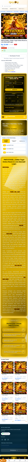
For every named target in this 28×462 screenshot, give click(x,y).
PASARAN (7, 81)
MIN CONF (7, 85)
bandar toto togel (15, 191)
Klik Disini (13, 71)
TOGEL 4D (22, 11)
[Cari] (2, 6)
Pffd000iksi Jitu (22, 141)
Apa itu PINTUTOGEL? (9, 330)
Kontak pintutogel (4, 447)
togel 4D (21, 225)
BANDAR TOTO (13, 8)
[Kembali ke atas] (25, 453)
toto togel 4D (18, 265)
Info (24, 117)
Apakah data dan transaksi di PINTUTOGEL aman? (10, 341)
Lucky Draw (6, 141)
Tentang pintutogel (5, 445)
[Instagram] (5, 440)
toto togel (17, 309)
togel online (9, 233)
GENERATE (14, 89)
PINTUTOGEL (5, 8)
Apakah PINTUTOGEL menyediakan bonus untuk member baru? (12, 346)
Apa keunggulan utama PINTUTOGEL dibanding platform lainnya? (12, 335)
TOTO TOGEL (22, 8)
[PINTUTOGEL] (14, 2)
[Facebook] (2, 440)
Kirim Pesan (6, 433)
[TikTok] (8, 440)
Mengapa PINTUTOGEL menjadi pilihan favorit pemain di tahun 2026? (13, 352)
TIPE (15, 81)
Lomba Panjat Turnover (14, 141)
